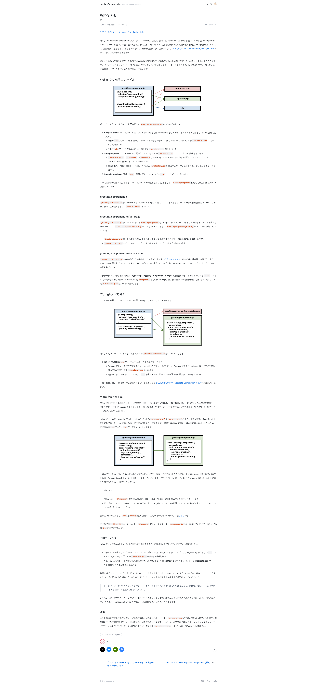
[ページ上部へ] (214, 649)
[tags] (207, 3)
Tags (208, 681)
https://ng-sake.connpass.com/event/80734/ (193, 48)
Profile (214, 681)
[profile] (215, 3)
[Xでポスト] (102, 649)
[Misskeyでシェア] (115, 649)
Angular (117, 634)
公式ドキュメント (172, 259)
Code (106, 634)
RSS (202, 681)
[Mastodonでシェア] (121, 649)
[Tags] (211, 4)
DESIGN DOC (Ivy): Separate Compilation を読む (122, 32)
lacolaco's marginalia (110, 3)
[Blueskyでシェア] (108, 649)
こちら (182, 515)
